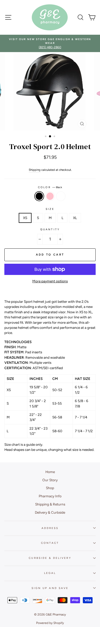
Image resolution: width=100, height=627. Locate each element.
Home (50, 472)
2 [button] (50, 136)
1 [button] (46, 137)
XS (25, 218)
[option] (50, 43)
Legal (50, 573)
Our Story (50, 480)
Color (50, 187)
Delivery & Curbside (50, 512)
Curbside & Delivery (50, 558)
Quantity (49, 229)
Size (50, 209)
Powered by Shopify (50, 623)
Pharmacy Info (50, 496)
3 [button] (55, 137)
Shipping (35, 170)
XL (75, 218)
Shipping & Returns (50, 504)
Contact (50, 543)
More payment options (50, 281)
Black (39, 196)
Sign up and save (50, 588)
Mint (60, 196)
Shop (50, 488)
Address (50, 528)
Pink (50, 196)
